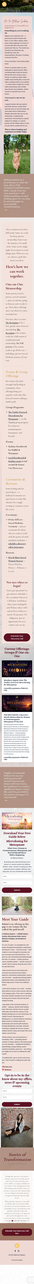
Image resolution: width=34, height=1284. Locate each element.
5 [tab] (21, 1213)
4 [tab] (18, 1213)
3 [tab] (15, 1213)
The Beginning (12, 322)
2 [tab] (12, 1213)
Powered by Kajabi (17, 1252)
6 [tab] (25, 1213)
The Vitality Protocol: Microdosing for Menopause (17, 415)
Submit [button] (17, 890)
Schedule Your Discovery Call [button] (17, 637)
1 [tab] (9, 1213)
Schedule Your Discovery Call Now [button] (17, 1224)
